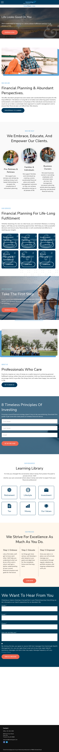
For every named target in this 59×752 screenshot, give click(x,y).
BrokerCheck (38, 749)
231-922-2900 (10, 731)
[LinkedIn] (7, 742)
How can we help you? (9, 632)
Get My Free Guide (10, 443)
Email (3, 614)
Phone (4, 623)
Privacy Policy (6, 652)
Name (3, 605)
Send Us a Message (10, 656)
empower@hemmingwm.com (10, 739)
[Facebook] (4, 742)
